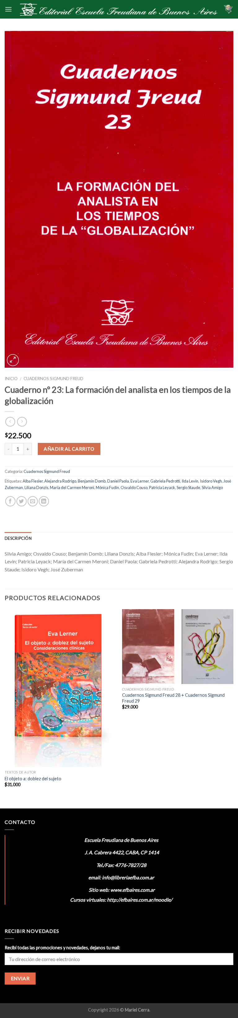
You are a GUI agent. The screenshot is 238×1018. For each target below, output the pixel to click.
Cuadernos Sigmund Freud (53, 378)
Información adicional (62, 538)
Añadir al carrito (69, 449)
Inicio (11, 378)
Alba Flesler (33, 481)
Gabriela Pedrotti (165, 481)
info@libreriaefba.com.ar (128, 877)
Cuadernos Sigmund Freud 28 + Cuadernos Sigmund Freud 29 (173, 698)
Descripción (18, 538)
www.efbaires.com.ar (132, 890)
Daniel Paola (118, 481)
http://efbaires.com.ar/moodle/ (139, 900)
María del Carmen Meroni (72, 487)
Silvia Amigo (212, 487)
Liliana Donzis (36, 487)
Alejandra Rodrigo (60, 481)
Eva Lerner (139, 481)
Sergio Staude (188, 487)
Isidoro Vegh (211, 481)
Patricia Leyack (162, 487)
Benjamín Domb (92, 481)
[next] (233, 708)
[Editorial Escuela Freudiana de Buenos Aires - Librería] (118, 9)
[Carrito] (228, 9)
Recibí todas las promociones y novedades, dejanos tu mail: (62, 947)
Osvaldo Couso (134, 487)
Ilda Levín (190, 481)
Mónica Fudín (107, 487)
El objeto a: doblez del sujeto (33, 778)
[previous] (5, 708)
